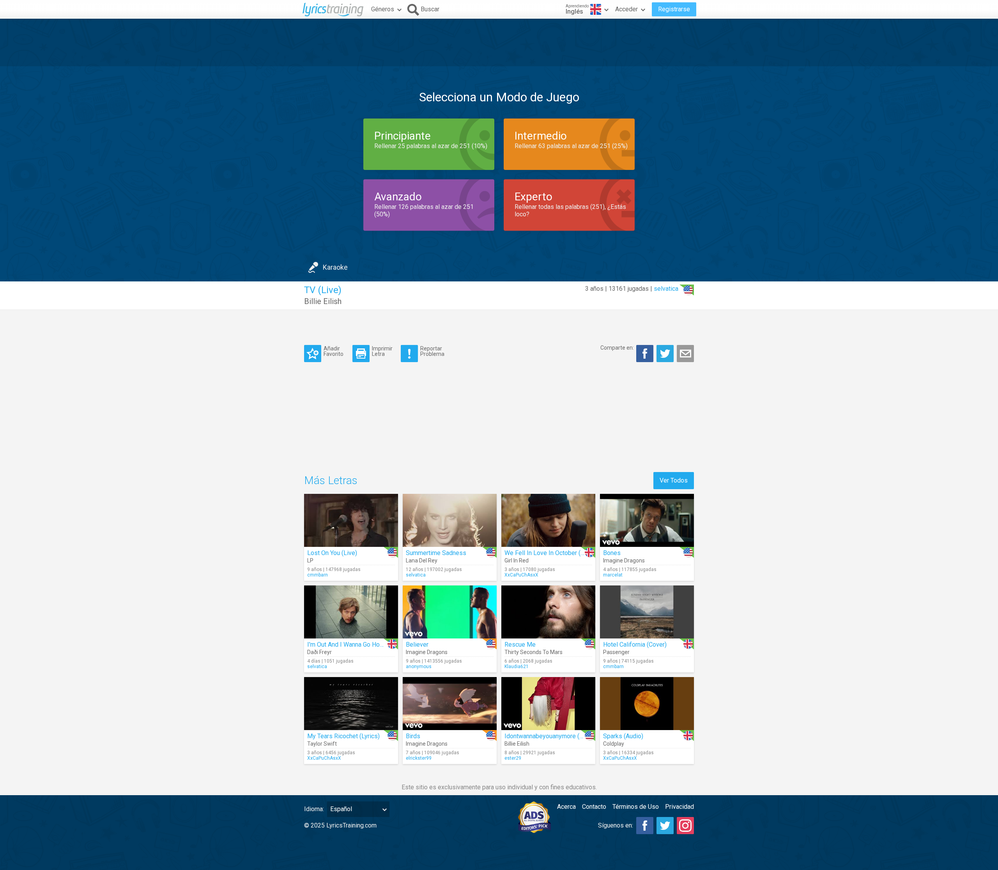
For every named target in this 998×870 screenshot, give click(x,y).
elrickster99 (419, 758)
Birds (413, 736)
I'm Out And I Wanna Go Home (347, 644)
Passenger (616, 652)
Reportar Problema (432, 351)
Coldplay (613, 744)
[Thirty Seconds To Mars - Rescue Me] (548, 611)
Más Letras (330, 480)
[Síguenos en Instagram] (685, 825)
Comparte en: (617, 347)
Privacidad (679, 806)
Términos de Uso (635, 806)
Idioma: (314, 809)
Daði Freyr (319, 652)
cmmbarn (317, 575)
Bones (612, 553)
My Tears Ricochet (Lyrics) (343, 736)
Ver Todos (674, 480)
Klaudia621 (516, 666)
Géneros (382, 9)
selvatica (666, 288)
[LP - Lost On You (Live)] (351, 520)
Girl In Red (516, 560)
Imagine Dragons (624, 560)
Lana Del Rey (421, 560)
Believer (417, 644)
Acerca (566, 806)
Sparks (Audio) (623, 736)
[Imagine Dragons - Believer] (450, 611)
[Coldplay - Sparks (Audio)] (647, 703)
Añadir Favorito (333, 351)
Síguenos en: (615, 825)
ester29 (512, 758)
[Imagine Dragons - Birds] (450, 703)
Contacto (594, 806)
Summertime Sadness (436, 553)
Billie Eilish (323, 301)
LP (310, 560)
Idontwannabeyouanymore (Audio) (550, 736)
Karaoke (335, 267)
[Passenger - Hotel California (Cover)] (647, 611)
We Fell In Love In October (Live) (549, 553)
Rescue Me (520, 644)
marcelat (613, 575)
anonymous (419, 666)
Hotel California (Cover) (635, 644)
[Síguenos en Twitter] (665, 825)
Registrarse (674, 9)
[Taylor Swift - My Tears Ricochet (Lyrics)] (351, 703)
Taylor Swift (322, 744)
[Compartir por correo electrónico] (685, 353)
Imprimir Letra (382, 351)
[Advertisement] (499, 42)
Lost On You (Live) (332, 553)
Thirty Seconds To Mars (533, 652)
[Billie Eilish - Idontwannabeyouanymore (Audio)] (548, 703)
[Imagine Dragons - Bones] (647, 520)
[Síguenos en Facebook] (644, 825)
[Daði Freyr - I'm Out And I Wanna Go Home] (351, 611)
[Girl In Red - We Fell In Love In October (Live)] (548, 520)
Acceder (626, 9)
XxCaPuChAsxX (521, 575)
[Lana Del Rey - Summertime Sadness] (450, 520)
